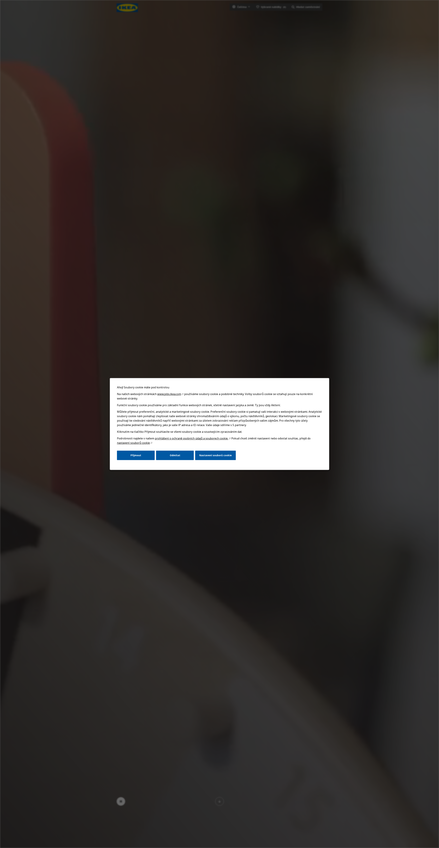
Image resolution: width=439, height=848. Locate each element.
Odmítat (175, 455)
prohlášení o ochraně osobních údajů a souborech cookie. (191, 438)
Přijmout (135, 455)
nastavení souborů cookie (133, 443)
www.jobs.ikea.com (169, 394)
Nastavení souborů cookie (215, 455)
